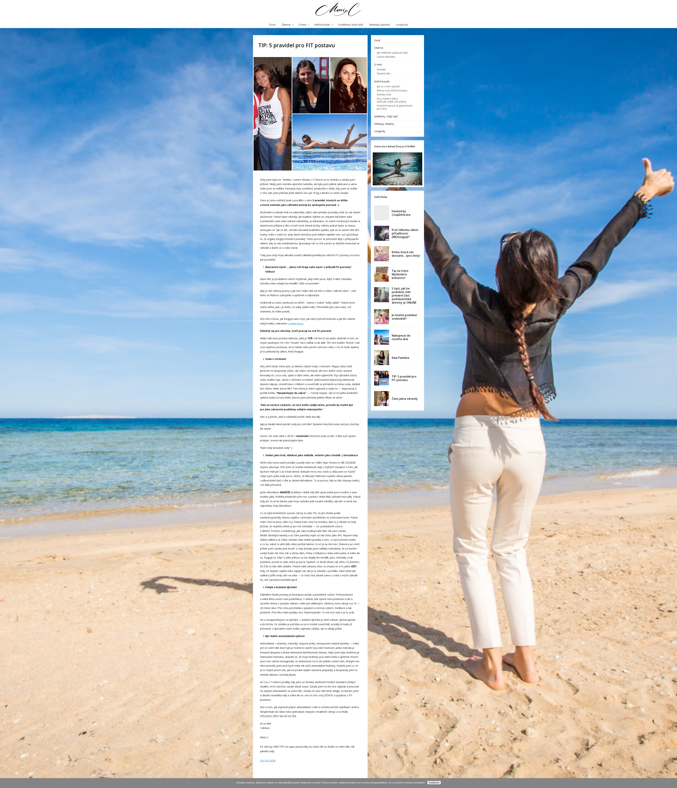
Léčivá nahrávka (386, 56)
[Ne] (672, 783)
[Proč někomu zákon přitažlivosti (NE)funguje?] (381, 233)
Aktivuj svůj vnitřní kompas (392, 90)
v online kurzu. (296, 323)
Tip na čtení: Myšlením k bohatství (400, 274)
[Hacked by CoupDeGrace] (381, 212)
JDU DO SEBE (268, 760)
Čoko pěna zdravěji (404, 399)
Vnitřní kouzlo (322, 24)
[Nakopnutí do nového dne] (381, 337)
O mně (302, 24)
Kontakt (381, 69)
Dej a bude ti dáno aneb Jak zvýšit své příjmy (391, 100)
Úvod (272, 24)
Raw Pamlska (400, 358)
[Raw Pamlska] (381, 357)
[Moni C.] (338, 11)
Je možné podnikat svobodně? (404, 317)
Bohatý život (384, 94)
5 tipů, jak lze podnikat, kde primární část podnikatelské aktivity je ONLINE (404, 295)
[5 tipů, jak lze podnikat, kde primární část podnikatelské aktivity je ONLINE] (381, 294)
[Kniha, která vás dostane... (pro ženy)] (381, 253)
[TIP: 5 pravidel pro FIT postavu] (381, 378)
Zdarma (286, 24)
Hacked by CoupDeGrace (401, 213)
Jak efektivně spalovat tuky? (392, 52)
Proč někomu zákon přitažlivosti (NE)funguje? (405, 233)
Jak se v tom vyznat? (388, 86)
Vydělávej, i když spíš (350, 24)
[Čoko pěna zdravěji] (381, 398)
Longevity (402, 24)
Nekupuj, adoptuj (379, 24)
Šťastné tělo (384, 73)
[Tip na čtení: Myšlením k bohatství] (381, 274)
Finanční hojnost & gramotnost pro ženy (395, 107)
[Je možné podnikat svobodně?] (381, 316)
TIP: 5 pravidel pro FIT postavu (404, 378)
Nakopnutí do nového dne (401, 337)
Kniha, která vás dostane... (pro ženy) (406, 254)
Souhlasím (434, 782)
